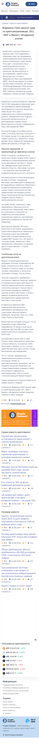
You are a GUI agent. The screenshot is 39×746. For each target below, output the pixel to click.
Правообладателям (11, 694)
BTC (8, 648)
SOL (8, 656)
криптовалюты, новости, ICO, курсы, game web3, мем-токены (19, 728)
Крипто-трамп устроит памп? (16, 586)
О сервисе (7, 713)
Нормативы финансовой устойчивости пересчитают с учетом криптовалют (16, 439)
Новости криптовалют (19, 23)
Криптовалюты (9, 710)
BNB (8, 673)
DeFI (28, 11)
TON (22, 11)
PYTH (8, 669)
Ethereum (14, 11)
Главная (4, 23)
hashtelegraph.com (18, 404)
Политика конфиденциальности (16, 688)
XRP (8, 661)
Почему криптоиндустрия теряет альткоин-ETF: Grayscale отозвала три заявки (19, 537)
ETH (8, 652)
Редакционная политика (13, 685)
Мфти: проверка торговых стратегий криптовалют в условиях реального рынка (15, 454)
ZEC (8, 665)
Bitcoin (4, 11)
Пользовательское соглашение (15, 691)
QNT (8, 45)
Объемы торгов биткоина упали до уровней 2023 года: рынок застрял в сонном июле (19, 470)
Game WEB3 (8, 702)
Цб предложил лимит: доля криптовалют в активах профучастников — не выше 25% (18, 498)
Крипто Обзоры (9, 705)
